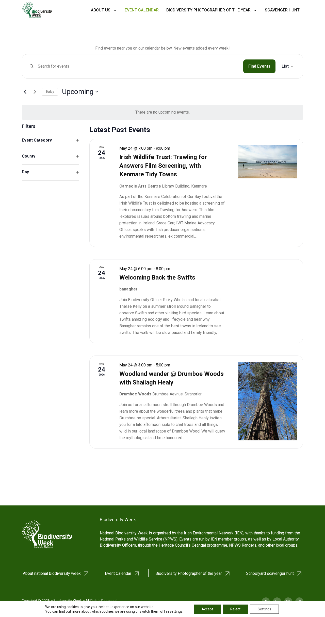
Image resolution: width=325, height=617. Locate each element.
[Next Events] (35, 92)
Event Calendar (142, 10)
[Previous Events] (25, 92)
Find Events (259, 66)
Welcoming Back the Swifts (157, 277)
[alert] (162, 112)
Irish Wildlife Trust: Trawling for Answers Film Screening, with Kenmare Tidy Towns (163, 165)
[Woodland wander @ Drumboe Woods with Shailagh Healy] (267, 401)
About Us (100, 10)
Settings (264, 609)
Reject (235, 609)
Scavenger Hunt (282, 10)
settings (176, 611)
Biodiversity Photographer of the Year (208, 10)
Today (50, 92)
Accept (207, 609)
